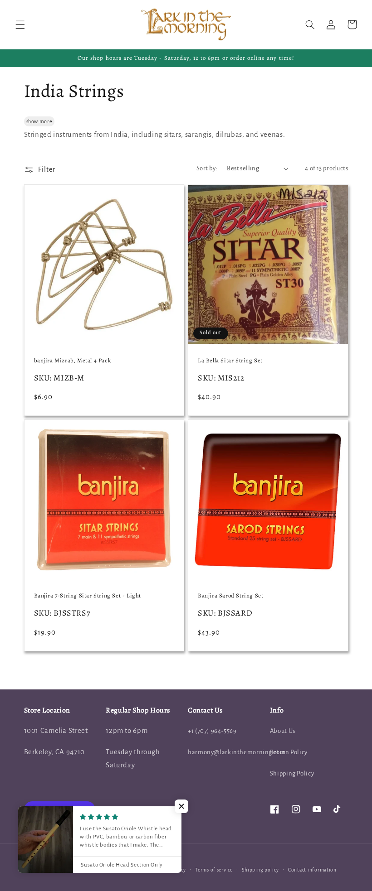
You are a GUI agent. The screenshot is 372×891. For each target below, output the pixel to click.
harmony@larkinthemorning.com (237, 752)
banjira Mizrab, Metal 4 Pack (72, 360)
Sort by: (206, 168)
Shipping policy (260, 869)
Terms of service (214, 869)
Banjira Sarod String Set (230, 595)
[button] (20, 24)
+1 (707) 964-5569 (212, 730)
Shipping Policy (292, 773)
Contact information (312, 869)
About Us (282, 730)
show (32, 121)
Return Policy (289, 752)
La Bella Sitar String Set (230, 360)
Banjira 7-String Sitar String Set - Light (88, 595)
